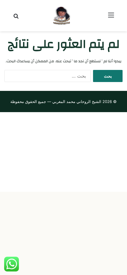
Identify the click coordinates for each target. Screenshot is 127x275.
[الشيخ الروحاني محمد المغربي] (63, 15)
